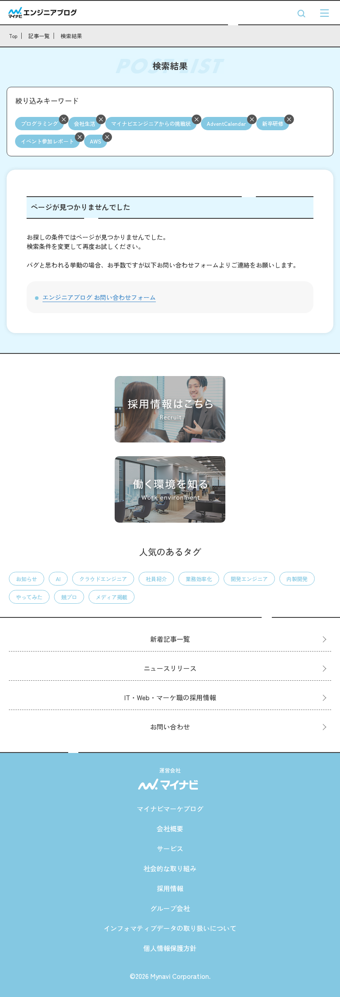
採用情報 (170, 888)
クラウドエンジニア (103, 578)
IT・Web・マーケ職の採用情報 (170, 697)
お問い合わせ (170, 726)
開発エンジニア (249, 578)
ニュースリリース (170, 668)
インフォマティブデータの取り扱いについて (170, 928)
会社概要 (170, 828)
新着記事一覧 (170, 639)
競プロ (69, 597)
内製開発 (297, 578)
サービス (170, 848)
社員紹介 (156, 578)
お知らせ (26, 578)
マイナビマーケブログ (170, 808)
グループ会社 (170, 908)
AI (58, 578)
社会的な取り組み (170, 868)
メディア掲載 (112, 597)
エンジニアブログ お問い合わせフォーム (99, 297)
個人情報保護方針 (170, 948)
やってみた (29, 597)
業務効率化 (198, 578)
